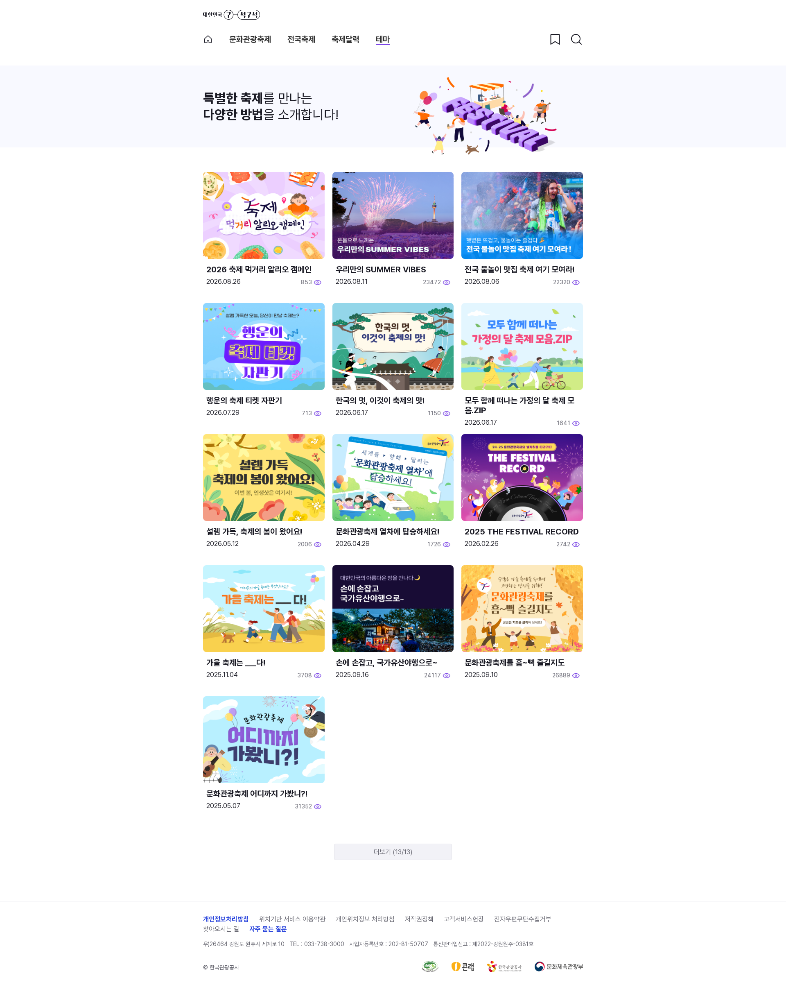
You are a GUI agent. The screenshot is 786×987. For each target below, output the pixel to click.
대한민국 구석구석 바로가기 (231, 15)
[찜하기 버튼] (555, 39)
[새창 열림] (430, 970)
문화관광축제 (250, 39)
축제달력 (345, 39)
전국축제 (301, 39)
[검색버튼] (576, 39)
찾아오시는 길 (221, 929)
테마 (383, 39)
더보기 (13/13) (393, 852)
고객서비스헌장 (464, 919)
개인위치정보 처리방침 (365, 919)
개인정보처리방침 (226, 919)
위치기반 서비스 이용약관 (292, 919)
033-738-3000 (324, 944)
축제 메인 (208, 39)
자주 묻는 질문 (268, 929)
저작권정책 (419, 919)
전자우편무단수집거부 (522, 919)
